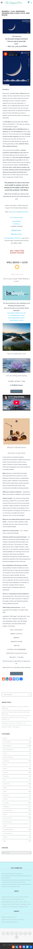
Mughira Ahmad (11, 917)
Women (17, 837)
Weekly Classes (16, 230)
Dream (17, 768)
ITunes (21, 313)
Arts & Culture (17, 742)
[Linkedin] (21, 933)
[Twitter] (8, 933)
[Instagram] (12, 933)
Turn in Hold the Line (16, 354)
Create (17, 753)
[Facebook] (3, 933)
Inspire (17, 791)
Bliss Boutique (6, 878)
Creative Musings (17, 757)
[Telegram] (17, 937)
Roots (17, 814)
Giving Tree (17, 783)
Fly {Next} (17, 776)
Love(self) (17, 802)
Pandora (22, 318)
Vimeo (11, 320)
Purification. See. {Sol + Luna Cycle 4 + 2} (13, 723)
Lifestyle (17, 799)
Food (17, 780)
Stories (17, 825)
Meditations (17, 806)
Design (17, 764)
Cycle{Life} (17, 761)
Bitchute (16, 320)
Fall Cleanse (16, 224)
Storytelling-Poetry (17, 829)
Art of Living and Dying (16, 217)
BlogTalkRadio (16, 318)
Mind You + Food (16, 234)
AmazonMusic (11, 313)
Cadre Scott (14, 211)
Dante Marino (24, 211)
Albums (17, 738)
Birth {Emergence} (17, 749)
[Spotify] (30, 933)
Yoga (17, 841)
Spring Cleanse (16, 221)
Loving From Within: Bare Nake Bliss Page (13, 882)
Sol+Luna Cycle (17, 818)
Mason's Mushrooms (16, 447)
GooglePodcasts (15, 315)
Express (17, 772)
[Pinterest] (17, 933)
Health (17, 787)
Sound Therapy (17, 822)
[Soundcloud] (25, 933)
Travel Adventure (17, 833)
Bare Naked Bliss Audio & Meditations (12, 873)
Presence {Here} (17, 810)
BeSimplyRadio (17, 745)
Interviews (17, 795)
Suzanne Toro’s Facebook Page (11, 886)
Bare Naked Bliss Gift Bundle (12, 238)
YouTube (20, 320)
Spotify (17, 313)
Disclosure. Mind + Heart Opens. (11, 727)
